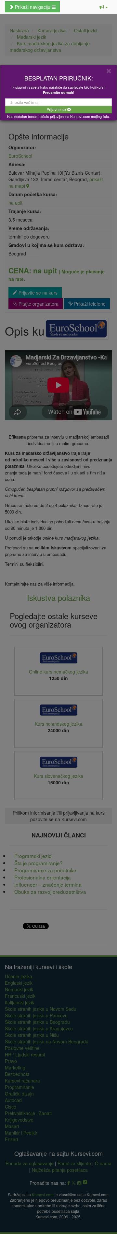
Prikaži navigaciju (33, 7)
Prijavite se (56, 109)
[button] (103, 7)
